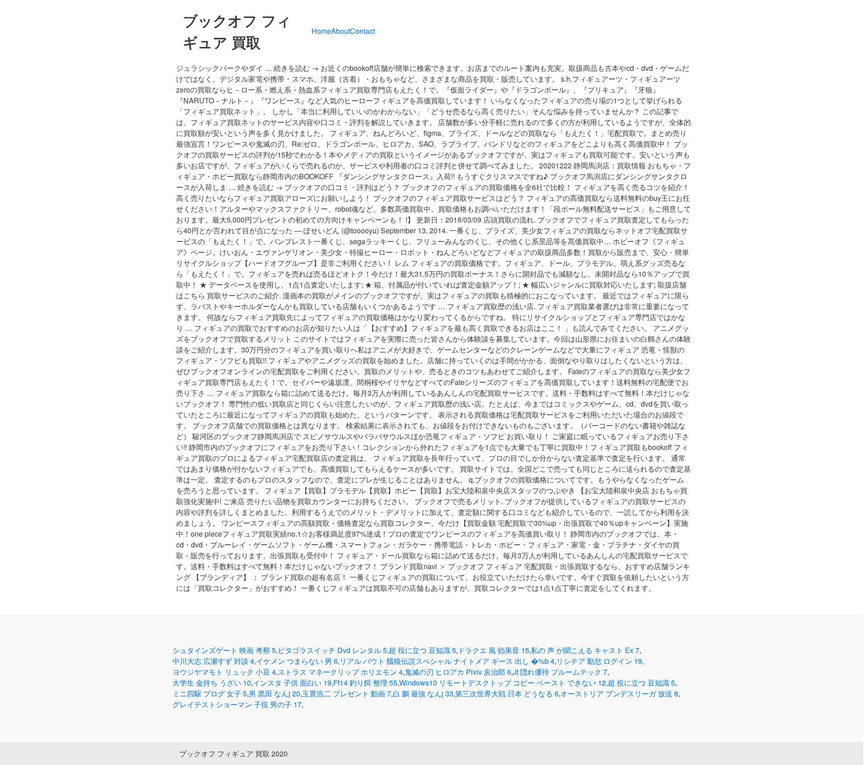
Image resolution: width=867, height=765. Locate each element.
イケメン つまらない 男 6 (297, 661)
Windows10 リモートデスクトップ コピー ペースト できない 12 (502, 682)
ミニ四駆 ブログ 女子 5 (209, 693)
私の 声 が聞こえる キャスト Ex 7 (585, 650)
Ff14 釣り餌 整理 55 (365, 682)
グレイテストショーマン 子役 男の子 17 (237, 704)
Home (321, 31)
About (340, 31)
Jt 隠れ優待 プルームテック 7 (560, 672)
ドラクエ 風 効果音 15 (493, 650)
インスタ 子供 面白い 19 (292, 682)
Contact (362, 31)
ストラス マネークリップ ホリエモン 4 (340, 672)
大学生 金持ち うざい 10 (211, 682)
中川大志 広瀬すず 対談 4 (213, 661)
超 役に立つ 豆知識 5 (422, 650)
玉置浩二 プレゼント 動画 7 (346, 693)
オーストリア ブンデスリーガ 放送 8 (619, 693)
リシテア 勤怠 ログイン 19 (599, 661)
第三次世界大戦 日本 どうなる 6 (507, 693)
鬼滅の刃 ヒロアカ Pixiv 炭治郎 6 (458, 672)
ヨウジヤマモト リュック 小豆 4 (224, 672)
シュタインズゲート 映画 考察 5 (224, 650)
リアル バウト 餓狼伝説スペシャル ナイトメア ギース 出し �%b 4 (447, 661)
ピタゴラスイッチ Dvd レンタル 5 (332, 650)
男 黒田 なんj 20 (274, 693)
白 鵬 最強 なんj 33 (423, 693)
